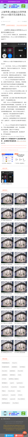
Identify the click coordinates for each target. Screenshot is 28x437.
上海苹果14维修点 (10, 25)
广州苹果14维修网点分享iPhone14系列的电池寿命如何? (20, 163)
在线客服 (20, 435)
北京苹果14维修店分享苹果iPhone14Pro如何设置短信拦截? (7, 163)
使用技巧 (25, 21)
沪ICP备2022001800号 (9, 421)
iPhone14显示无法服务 (22, 25)
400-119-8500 (21, 141)
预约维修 (10, 435)
